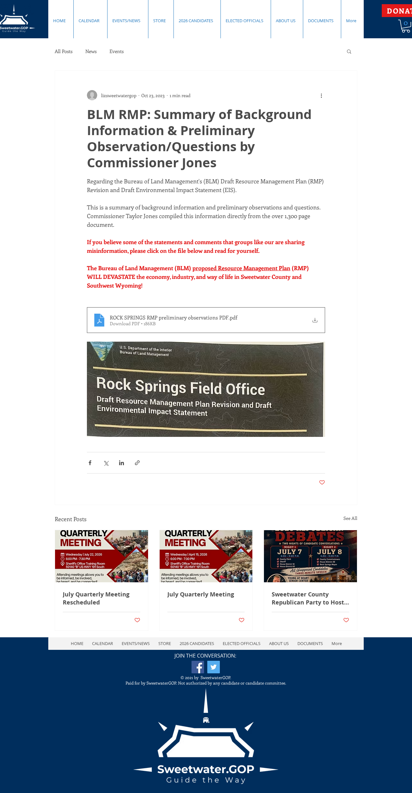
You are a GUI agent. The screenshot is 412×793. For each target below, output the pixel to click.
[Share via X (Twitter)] (106, 463)
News (91, 51)
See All (350, 518)
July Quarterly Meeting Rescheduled (96, 598)
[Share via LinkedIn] (121, 463)
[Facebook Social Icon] (198, 667)
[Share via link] (137, 463)
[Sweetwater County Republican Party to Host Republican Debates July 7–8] (310, 556)
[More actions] (321, 95)
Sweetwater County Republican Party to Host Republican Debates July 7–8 (308, 598)
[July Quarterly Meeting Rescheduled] (101, 556)
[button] (349, 51)
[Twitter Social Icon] (213, 667)
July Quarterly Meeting (200, 594)
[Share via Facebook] (90, 463)
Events (116, 51)
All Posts (63, 51)
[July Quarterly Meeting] (206, 556)
